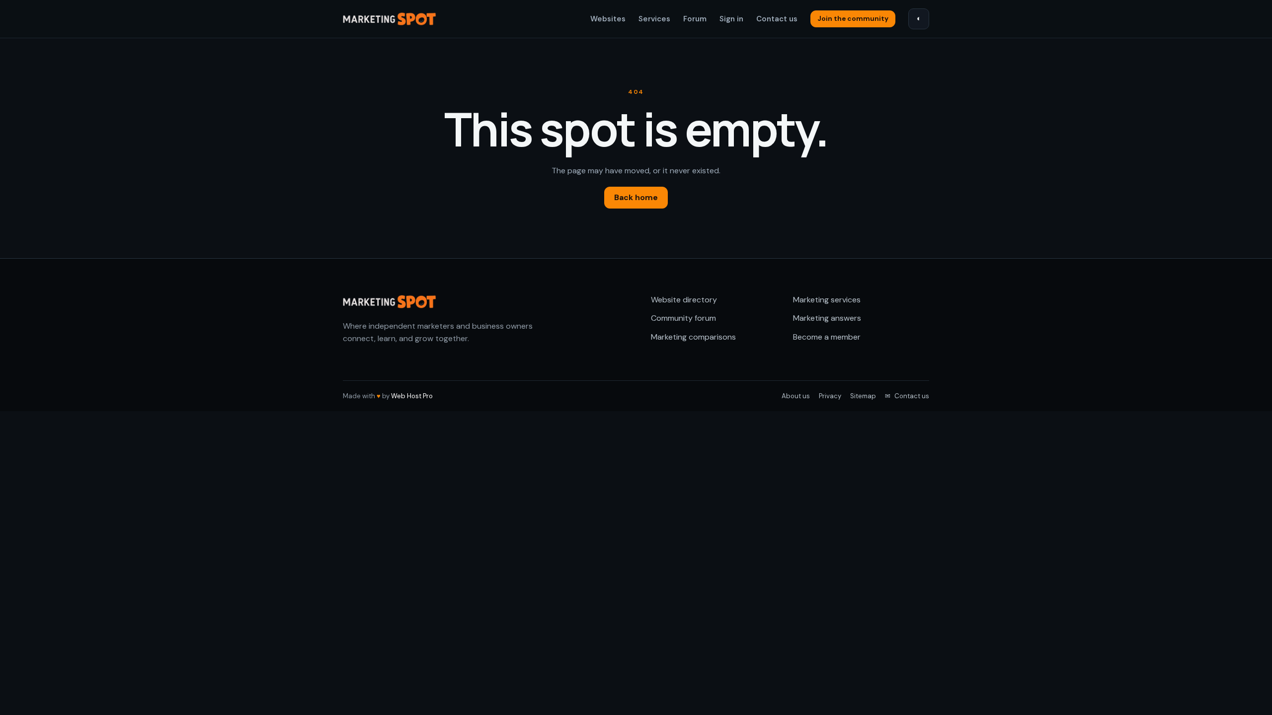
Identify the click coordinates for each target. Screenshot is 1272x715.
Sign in (731, 19)
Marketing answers (827, 318)
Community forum (683, 318)
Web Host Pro (412, 396)
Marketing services (827, 299)
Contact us (776, 19)
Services (654, 19)
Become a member (827, 337)
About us (796, 396)
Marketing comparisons (693, 337)
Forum (695, 19)
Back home (636, 197)
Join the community (852, 18)
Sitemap (863, 396)
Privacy (830, 396)
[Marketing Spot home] (390, 19)
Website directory (684, 299)
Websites (608, 19)
